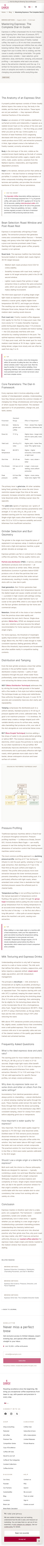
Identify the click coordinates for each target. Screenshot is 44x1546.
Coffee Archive (8, 1468)
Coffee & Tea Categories (11, 1460)
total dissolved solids (28, 203)
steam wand (33, 971)
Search (26, 1488)
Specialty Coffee (12, 196)
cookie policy (8, 1527)
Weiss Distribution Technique (18, 685)
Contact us (27, 1479)
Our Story (6, 1479)
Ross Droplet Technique (15, 733)
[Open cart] (36, 7)
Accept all (22, 1539)
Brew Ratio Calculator (10, 1508)
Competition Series (9, 1443)
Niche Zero (13, 621)
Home (4, 12)
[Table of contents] (39, 1541)
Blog (10, 12)
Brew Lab (6, 1504)
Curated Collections (9, 1464)
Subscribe (22, 1361)
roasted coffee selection (29, 1239)
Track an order (28, 1496)
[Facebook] (5, 1414)
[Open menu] (40, 7)
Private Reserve (29, 1443)
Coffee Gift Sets (8, 1452)
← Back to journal (9, 1309)
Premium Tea (7, 1439)
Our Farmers (7, 1488)
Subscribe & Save (30, 1431)
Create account (29, 1504)
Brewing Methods (8, 20)
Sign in (26, 1500)
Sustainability (7, 1492)
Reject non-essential (22, 1533)
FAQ (25, 1484)
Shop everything (8, 1427)
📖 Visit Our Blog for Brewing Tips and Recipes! (22, 1)
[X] (17, 1414)
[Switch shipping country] (30, 7)
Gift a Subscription (30, 1435)
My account (28, 1492)
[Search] (25, 7)
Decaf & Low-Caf (9, 1456)
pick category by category (22, 1524)
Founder (6, 1484)
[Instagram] (11, 1414)
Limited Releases (29, 1439)
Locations (6, 1500)
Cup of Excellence (9, 1447)
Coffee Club (28, 1427)
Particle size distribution (11, 562)
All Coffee (6, 1435)
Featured (6, 1431)
